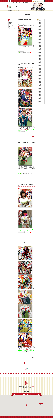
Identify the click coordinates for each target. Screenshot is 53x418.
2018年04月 (39, 84)
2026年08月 (39, 20)
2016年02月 (39, 102)
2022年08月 (39, 51)
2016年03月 (39, 101)
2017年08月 (39, 88)
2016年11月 (39, 95)
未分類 (33, 357)
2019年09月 (39, 72)
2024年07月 (39, 36)
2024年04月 (39, 38)
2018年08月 (39, 81)
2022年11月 (39, 49)
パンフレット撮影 (11, 25)
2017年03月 (39, 92)
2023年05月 (39, 45)
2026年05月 (39, 22)
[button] (26, 405)
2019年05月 (39, 75)
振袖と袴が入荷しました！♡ (24, 242)
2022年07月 (39, 52)
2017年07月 (39, 89)
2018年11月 (39, 79)
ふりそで (33, 136)
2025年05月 (39, 30)
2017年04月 (39, 91)
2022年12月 (39, 48)
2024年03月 (39, 39)
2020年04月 (39, 69)
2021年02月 (39, 61)
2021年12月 (39, 55)
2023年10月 (39, 41)
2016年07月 (39, 98)
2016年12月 (39, 94)
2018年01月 (39, 85)
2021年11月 (39, 56)
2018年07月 (39, 82)
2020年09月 (39, 65)
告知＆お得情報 (10, 22)
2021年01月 (39, 62)
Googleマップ (32, 386)
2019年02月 (39, 77)
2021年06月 (39, 59)
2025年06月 (39, 29)
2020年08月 (39, 66)
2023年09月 (39, 42)
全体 (9, 20)
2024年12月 (39, 32)
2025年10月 (39, 26)
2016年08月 (39, 97)
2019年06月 (39, 74)
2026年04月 (39, 23)
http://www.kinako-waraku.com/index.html (23, 129)
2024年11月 (39, 33)
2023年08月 (39, 43)
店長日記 (10, 26)
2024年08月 (39, 35)
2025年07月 (39, 28)
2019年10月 (39, 71)
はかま (10, 23)
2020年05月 (39, 68)
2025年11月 (39, 25)
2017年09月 (39, 87)
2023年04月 (39, 46)
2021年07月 (39, 58)
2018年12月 (39, 78)
